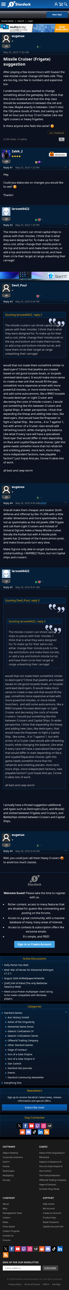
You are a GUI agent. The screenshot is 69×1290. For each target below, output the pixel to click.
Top (66, 167)
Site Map (56, 1284)
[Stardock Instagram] (44, 1126)
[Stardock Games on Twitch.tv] (37, 1126)
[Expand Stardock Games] (2, 1013)
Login (30, 21)
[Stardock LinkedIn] (41, 1132)
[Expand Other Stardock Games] (6, 1045)
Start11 (6, 1161)
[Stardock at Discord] (28, 1132)
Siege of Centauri (47, 1184)
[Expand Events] (6, 1073)
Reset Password (51, 1222)
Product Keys (49, 1217)
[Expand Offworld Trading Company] (6, 1041)
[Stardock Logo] (19, 4)
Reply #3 (8, 301)
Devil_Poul (19, 285)
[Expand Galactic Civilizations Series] (6, 1036)
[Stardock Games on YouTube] (31, 1126)
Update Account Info (53, 1226)
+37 (6, 161)
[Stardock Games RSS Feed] (47, 1132)
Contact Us (8, 1235)
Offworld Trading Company (52, 1179)
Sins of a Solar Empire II (50, 1166)
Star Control (45, 1170)
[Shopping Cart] (61, 4)
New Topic (57, 14)
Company (9, 1197)
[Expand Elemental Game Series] (6, 1027)
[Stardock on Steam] (50, 1126)
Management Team (12, 1212)
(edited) (43, 503)
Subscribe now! (34, 1107)
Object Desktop (10, 1152)
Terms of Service (32, 1284)
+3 (6, 46)
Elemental (44, 1157)
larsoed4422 (20, 209)
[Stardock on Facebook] (25, 1126)
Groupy (6, 1179)
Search (20, 21)
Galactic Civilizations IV (50, 1161)
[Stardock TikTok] (34, 1132)
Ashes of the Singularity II (51, 1152)
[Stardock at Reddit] (22, 1132)
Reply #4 (8, 503)
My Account (49, 1208)
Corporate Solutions (13, 1157)
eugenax (18, 36)
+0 (6, 295)
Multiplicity (8, 1175)
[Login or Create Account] (56, 4)
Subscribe (50, 1268)
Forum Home (7, 21)
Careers (6, 1217)
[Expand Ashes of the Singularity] (6, 1022)
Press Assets (9, 1226)
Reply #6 (8, 851)
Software (9, 1146)
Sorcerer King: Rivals (49, 1188)
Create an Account (52, 1212)
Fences (6, 1166)
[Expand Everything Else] (2, 1083)
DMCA (46, 1284)
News (5, 1222)
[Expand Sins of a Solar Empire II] (6, 1059)
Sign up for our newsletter (20, 1262)
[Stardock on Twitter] (19, 1126)
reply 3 (35, 600)
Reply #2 (8, 225)
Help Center (49, 1203)
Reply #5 (8, 587)
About (6, 1203)
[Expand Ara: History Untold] (6, 1017)
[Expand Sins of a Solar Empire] (6, 1054)
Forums (6, 1240)
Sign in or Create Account (34, 944)
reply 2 (37, 315)
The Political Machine (49, 1175)
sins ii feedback (56, 132)
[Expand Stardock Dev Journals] (6, 1068)
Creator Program (11, 1231)
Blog (5, 1208)
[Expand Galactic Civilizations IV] (6, 1031)
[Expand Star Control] (6, 1064)
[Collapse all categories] (66, 1012)
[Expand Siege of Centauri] (6, 1050)
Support (48, 1197)
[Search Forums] (65, 4)
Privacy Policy (15, 1284)
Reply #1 (8, 167)
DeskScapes (8, 1170)
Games (43, 1146)
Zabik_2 (17, 151)
